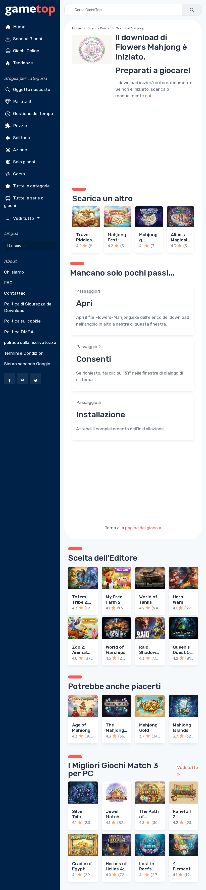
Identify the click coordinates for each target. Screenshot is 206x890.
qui (148, 95)
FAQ (8, 282)
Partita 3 (21, 101)
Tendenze (22, 62)
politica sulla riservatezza (30, 342)
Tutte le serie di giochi (24, 201)
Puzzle (19, 125)
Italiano (14, 245)
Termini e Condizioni (24, 353)
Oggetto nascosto (31, 89)
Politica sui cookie (22, 321)
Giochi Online (25, 50)
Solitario (21, 137)
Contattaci (15, 293)
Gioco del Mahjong (130, 28)
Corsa (18, 173)
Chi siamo (14, 272)
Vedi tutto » (187, 770)
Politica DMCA (19, 331)
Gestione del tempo (32, 113)
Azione (19, 149)
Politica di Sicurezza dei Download (28, 307)
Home (18, 26)
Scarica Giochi (27, 38)
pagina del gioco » (143, 527)
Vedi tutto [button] (20, 218)
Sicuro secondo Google (27, 363)
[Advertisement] (133, 142)
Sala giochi (23, 161)
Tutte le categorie (31, 185)
